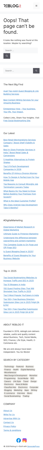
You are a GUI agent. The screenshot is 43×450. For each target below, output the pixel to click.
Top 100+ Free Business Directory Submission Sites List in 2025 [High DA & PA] (21, 302)
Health (15, 369)
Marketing (18, 390)
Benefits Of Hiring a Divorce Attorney (20, 173)
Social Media (23, 378)
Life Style (17, 381)
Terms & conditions (12, 430)
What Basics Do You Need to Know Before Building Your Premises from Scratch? (19, 194)
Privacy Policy (9, 426)
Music (29, 393)
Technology (9, 366)
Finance (7, 369)
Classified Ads (10, 387)
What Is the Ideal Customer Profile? (19, 201)
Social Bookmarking (12, 396)
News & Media (21, 384)
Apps (27, 390)
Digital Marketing (28, 369)
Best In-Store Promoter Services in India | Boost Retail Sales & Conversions (19, 153)
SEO (32, 378)
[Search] (6, 56)
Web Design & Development (15, 375)
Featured (20, 366)
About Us (7, 410)
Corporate (34, 387)
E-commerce (9, 393)
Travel (25, 381)
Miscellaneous (10, 372)
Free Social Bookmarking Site (16, 120)
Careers (7, 381)
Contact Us (8, 422)
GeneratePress (33, 446)
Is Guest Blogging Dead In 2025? (18, 251)
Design (33, 381)
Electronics (8, 384)
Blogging (8, 390)
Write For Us (9, 414)
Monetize (33, 375)
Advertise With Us (11, 418)
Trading (26, 396)
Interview (21, 393)
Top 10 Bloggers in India (14, 284)
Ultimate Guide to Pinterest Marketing (20, 234)
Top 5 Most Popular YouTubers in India (21, 295)
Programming (9, 378)
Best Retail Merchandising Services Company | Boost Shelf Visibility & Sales (19, 143)
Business (29, 366)
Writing (34, 390)
